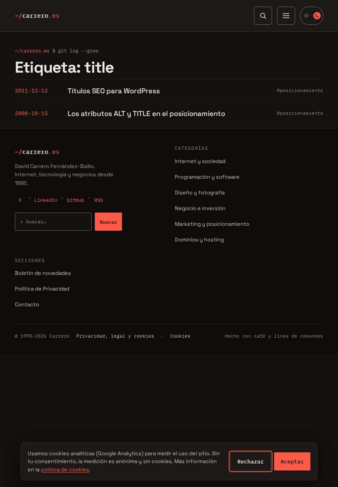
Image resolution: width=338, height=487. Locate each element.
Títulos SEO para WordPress (114, 90)
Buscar (108, 221)
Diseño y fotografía (200, 192)
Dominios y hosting (199, 239)
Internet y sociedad (200, 161)
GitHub (75, 200)
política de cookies (65, 469)
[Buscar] (263, 16)
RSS (98, 200)
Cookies (180, 336)
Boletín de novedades (43, 273)
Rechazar (250, 461)
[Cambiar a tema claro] (311, 16)
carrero (37, 16)
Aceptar (292, 461)
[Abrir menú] (286, 16)
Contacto (27, 304)
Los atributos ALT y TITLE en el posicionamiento (146, 113)
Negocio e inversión (200, 208)
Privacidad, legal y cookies (115, 336)
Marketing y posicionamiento (212, 223)
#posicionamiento (300, 90)
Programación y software (207, 176)
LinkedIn (45, 200)
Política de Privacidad (42, 288)
